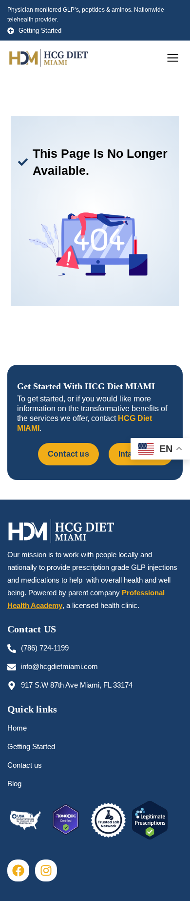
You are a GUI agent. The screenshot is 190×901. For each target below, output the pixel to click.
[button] (173, 58)
